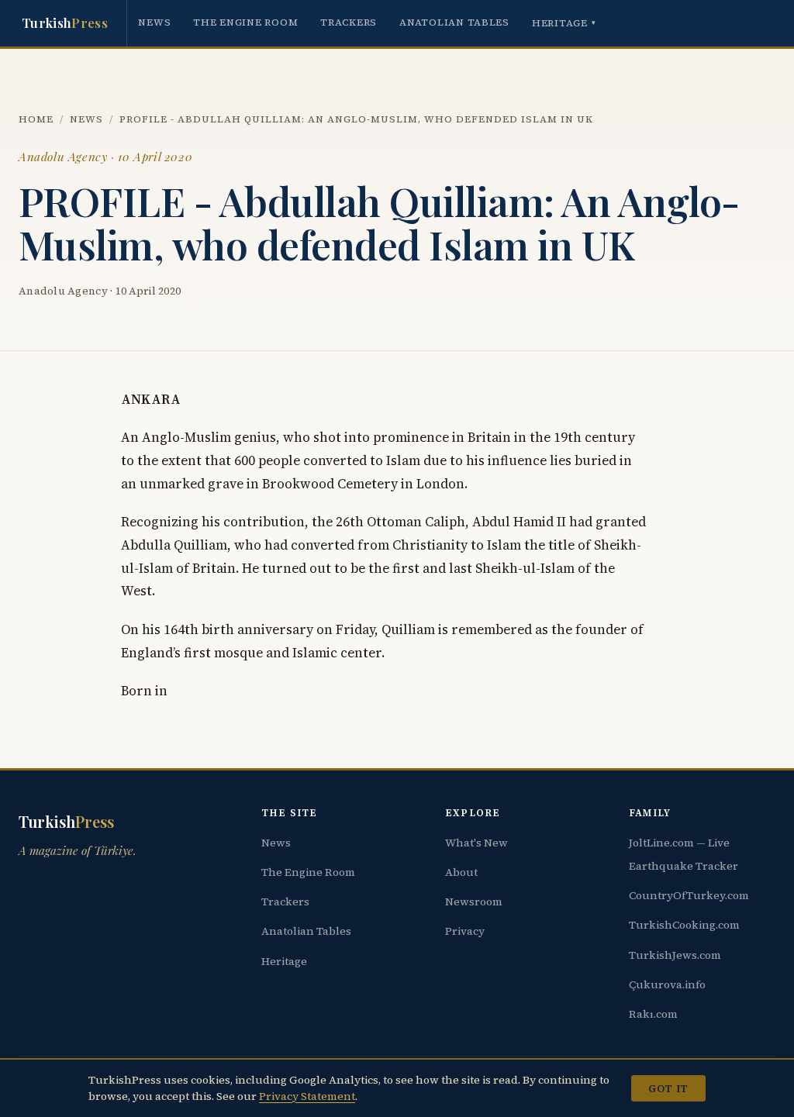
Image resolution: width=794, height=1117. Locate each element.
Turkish (65, 22)
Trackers (348, 22)
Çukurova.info (667, 984)
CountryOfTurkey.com (689, 895)
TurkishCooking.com (684, 925)
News (154, 22)
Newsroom (473, 901)
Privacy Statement (307, 1096)
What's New (476, 842)
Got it (668, 1088)
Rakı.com (653, 1014)
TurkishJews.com (675, 955)
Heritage (564, 22)
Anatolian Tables (454, 22)
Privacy (465, 931)
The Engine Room (245, 22)
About (461, 872)
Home (36, 119)
